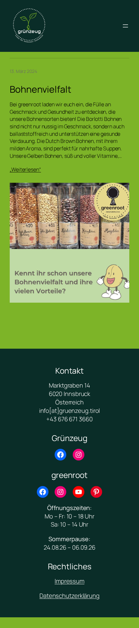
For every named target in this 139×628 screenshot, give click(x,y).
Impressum (69, 581)
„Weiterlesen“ (25, 169)
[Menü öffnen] (125, 26)
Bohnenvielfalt (40, 89)
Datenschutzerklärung (69, 595)
